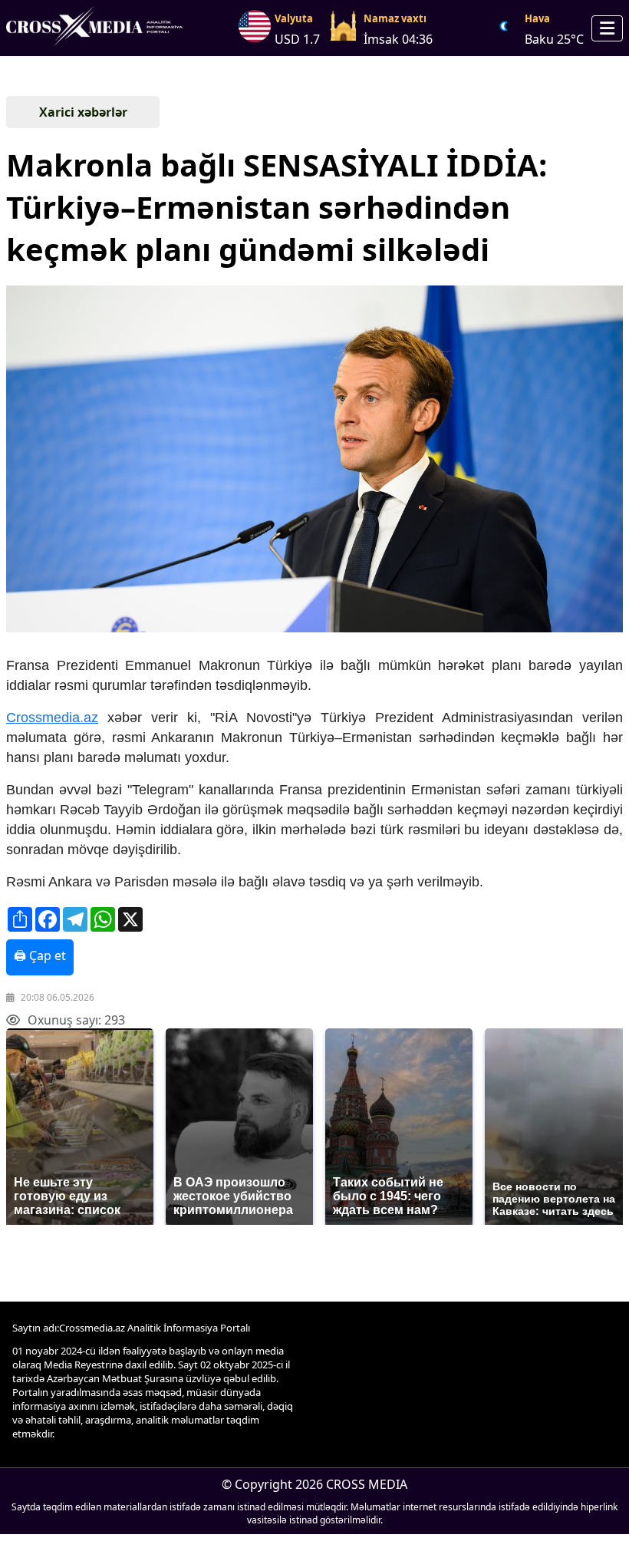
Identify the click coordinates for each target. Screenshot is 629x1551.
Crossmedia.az (52, 717)
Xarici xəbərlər (83, 112)
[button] (313, 460)
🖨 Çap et (40, 955)
